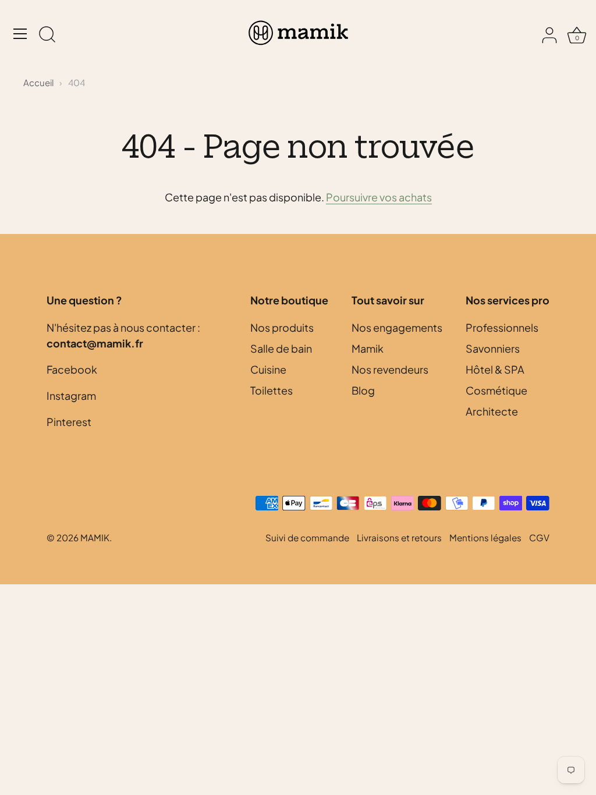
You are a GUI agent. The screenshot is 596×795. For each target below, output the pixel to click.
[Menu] (20, 34)
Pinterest (69, 421)
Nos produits (282, 327)
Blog (363, 390)
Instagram (71, 395)
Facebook (72, 369)
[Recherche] (47, 35)
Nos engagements (397, 327)
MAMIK (94, 537)
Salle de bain (281, 348)
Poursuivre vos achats (379, 197)
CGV (539, 537)
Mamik (368, 348)
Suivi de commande (307, 537)
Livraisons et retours (399, 537)
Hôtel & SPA (495, 369)
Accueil (38, 82)
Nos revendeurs (390, 369)
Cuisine (268, 369)
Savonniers (493, 348)
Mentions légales (485, 537)
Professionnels (502, 327)
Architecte (492, 411)
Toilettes (271, 390)
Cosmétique (496, 390)
